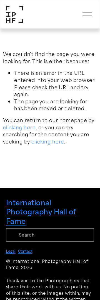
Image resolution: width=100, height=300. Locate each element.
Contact (25, 250)
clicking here (19, 127)
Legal (11, 250)
